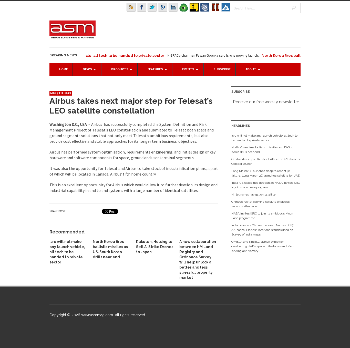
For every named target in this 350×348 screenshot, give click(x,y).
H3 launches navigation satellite (253, 194)
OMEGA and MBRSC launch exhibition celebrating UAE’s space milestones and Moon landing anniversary (263, 246)
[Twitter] (152, 7)
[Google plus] (162, 7)
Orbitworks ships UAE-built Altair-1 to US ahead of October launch (266, 161)
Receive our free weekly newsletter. (266, 101)
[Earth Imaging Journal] (194, 7)
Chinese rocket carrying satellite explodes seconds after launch (260, 204)
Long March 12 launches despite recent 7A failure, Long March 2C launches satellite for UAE (265, 173)
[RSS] (131, 7)
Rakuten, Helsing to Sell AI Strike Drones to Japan (154, 247)
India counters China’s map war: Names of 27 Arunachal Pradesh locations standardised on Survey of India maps (262, 229)
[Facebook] (141, 7)
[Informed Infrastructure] (215, 7)
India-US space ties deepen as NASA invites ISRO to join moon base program (265, 185)
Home (63, 69)
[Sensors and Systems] (204, 7)
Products (117, 72)
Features (152, 72)
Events (185, 72)
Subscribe (222, 69)
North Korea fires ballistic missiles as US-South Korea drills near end (263, 150)
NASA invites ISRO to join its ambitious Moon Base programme (262, 216)
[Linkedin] (173, 7)
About (248, 72)
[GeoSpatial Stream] (225, 7)
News (85, 72)
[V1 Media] (183, 7)
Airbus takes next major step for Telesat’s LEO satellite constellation (130, 105)
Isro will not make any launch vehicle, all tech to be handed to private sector (87, 56)
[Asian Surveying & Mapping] (72, 36)
